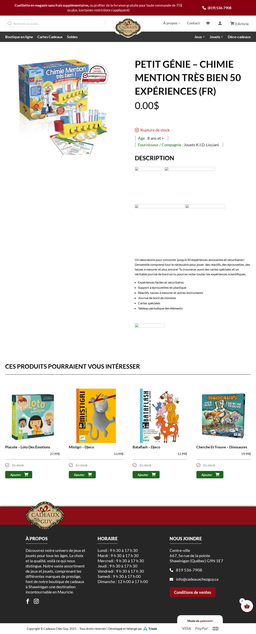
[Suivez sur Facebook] (28, 601)
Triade (152, 628)
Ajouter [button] (15, 475)
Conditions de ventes (192, 592)
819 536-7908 (189, 569)
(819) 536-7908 (219, 8)
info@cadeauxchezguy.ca (197, 579)
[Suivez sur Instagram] (36, 601)
